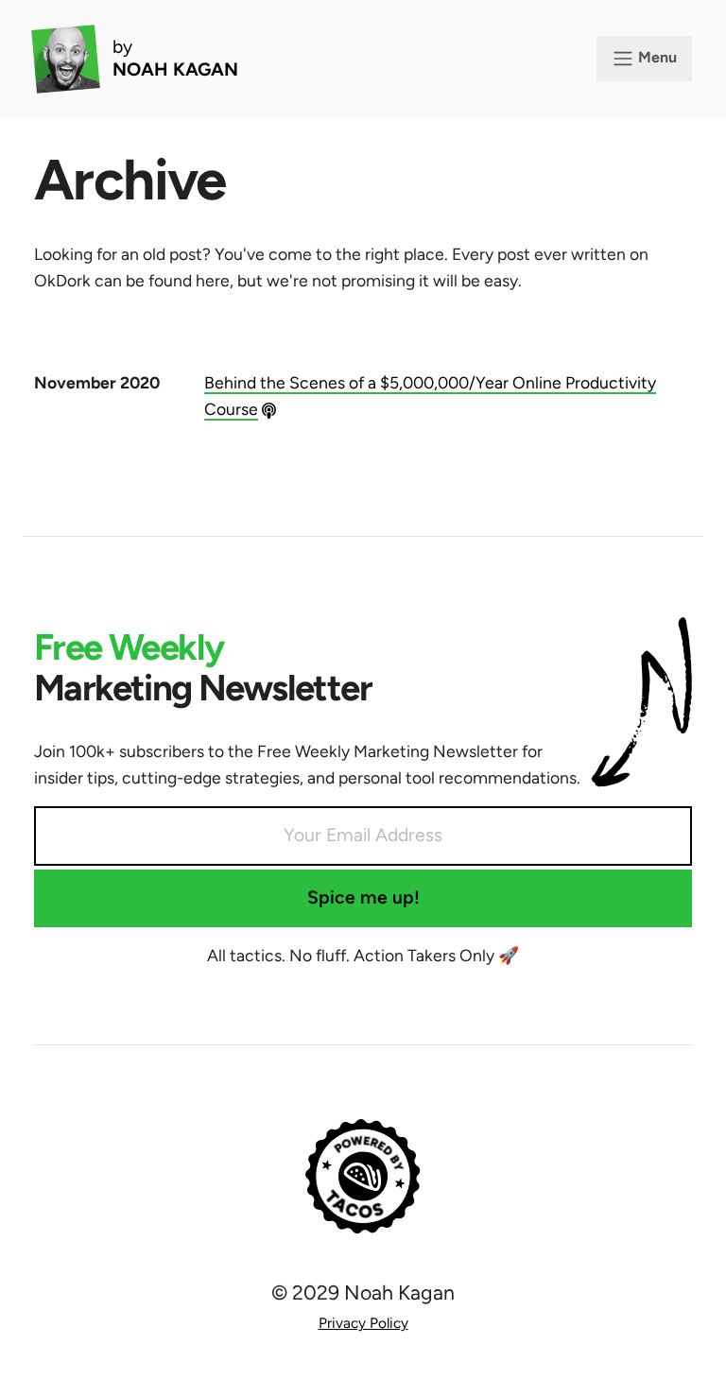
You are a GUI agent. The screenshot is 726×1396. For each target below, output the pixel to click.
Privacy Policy (363, 1323)
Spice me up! (363, 897)
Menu (655, 57)
